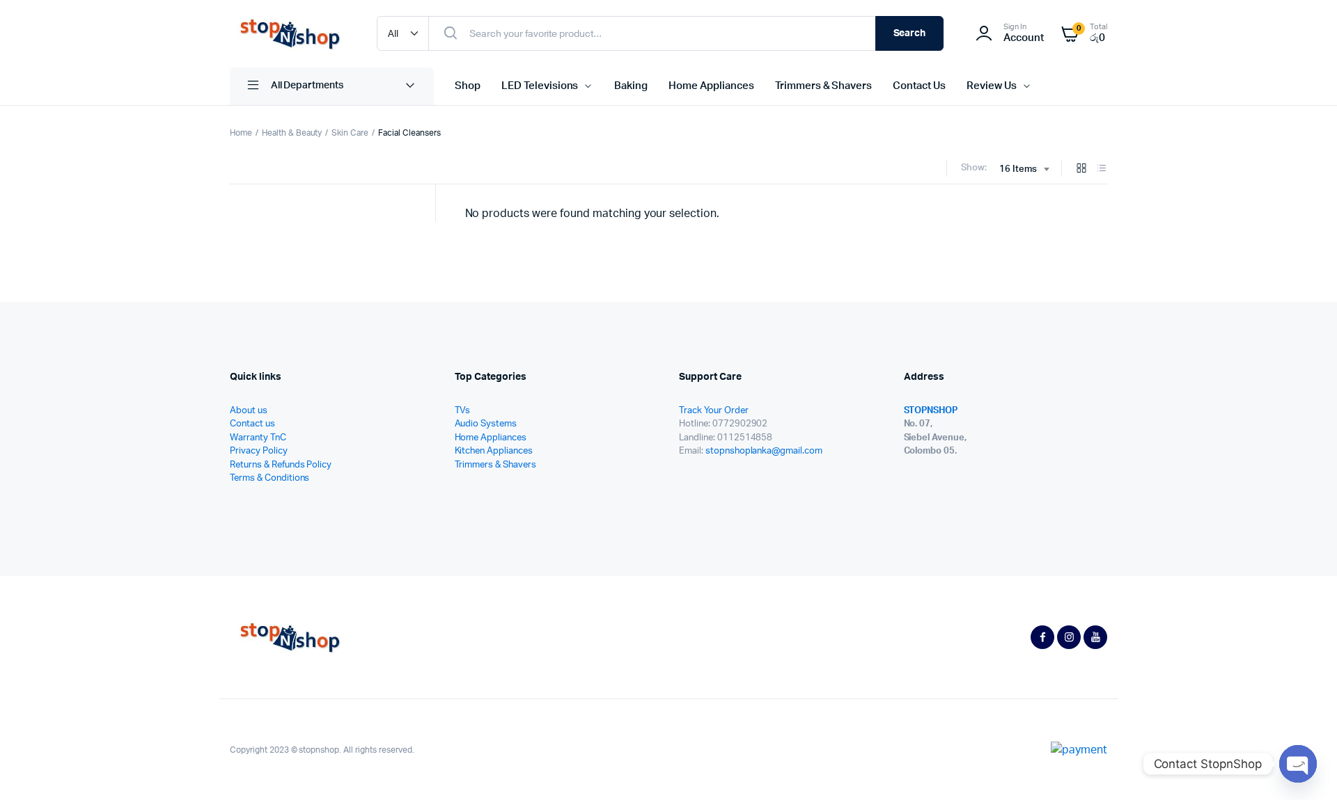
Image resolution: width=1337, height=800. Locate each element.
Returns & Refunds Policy (280, 465)
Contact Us (919, 86)
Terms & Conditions (269, 478)
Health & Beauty (292, 133)
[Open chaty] (1298, 764)
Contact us (252, 424)
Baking (631, 86)
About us (248, 410)
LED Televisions (540, 86)
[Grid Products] (1081, 169)
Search (909, 33)
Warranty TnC (258, 437)
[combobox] (1024, 169)
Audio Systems (486, 424)
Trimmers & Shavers (823, 86)
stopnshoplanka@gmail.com (763, 451)
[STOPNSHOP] (289, 34)
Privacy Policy (259, 451)
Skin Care (349, 133)
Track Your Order (714, 410)
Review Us (992, 86)
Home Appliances (711, 86)
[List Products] (1101, 169)
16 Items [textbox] (1018, 169)
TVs (463, 410)
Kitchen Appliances (494, 451)
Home (241, 133)
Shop (467, 86)
